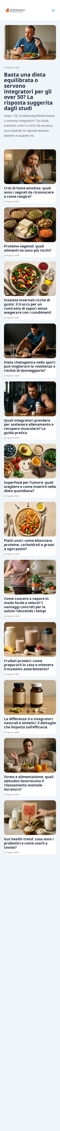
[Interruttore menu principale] (53, 10)
